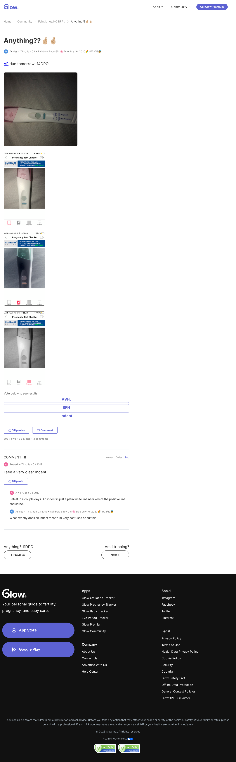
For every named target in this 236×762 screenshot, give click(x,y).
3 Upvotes (18, 430)
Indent (66, 415)
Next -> (115, 554)
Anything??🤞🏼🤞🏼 (81, 21)
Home (7, 21)
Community (24, 21)
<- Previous (18, 554)
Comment (47, 430)
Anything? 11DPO (18, 546)
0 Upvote (17, 481)
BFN (66, 407)
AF (6, 63)
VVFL (66, 399)
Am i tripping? (117, 546)
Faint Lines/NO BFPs (51, 21)
